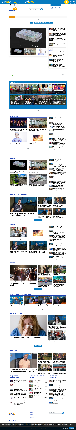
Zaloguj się (64, 5)
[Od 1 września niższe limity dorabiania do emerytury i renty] (28, 51)
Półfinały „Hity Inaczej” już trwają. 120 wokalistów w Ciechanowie (27, 16)
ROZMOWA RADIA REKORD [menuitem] (39, 13)
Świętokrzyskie (37, 22)
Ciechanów (44, 22)
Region (26, 158)
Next (45, 37)
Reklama (31, 414)
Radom (31, 22)
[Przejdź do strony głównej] (13, 9)
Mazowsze (31, 158)
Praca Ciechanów (33, 415)
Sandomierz (50, 22)
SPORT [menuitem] (51, 13)
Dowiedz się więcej (65, 428)
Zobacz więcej (38, 106)
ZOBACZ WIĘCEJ (38, 219)
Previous (10, 37)
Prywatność (32, 417)
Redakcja (31, 412)
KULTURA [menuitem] (47, 13)
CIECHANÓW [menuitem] (26, 13)
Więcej (44, 158)
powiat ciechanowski (37, 158)
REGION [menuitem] (31, 13)
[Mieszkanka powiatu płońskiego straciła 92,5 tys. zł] (16, 51)
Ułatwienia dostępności (56, 4)
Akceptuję (72, 428)
